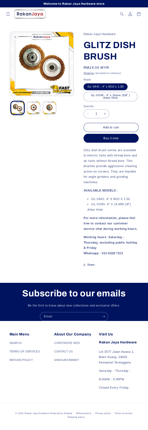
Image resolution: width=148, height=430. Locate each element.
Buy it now (111, 138)
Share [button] (91, 264)
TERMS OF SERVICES (25, 351)
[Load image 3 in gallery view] (49, 108)
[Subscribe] (104, 316)
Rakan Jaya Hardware (37, 413)
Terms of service (124, 413)
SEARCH (16, 343)
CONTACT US (63, 351)
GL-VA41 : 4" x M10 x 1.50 (106, 86)
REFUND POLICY (21, 360)
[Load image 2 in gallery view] (34, 108)
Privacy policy (103, 413)
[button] (8, 14)
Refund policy (84, 413)
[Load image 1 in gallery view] (17, 108)
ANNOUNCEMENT (66, 360)
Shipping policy (75, 417)
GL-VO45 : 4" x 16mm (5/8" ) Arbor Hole (110, 96)
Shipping (89, 73)
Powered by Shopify (61, 413)
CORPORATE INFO (67, 343)
